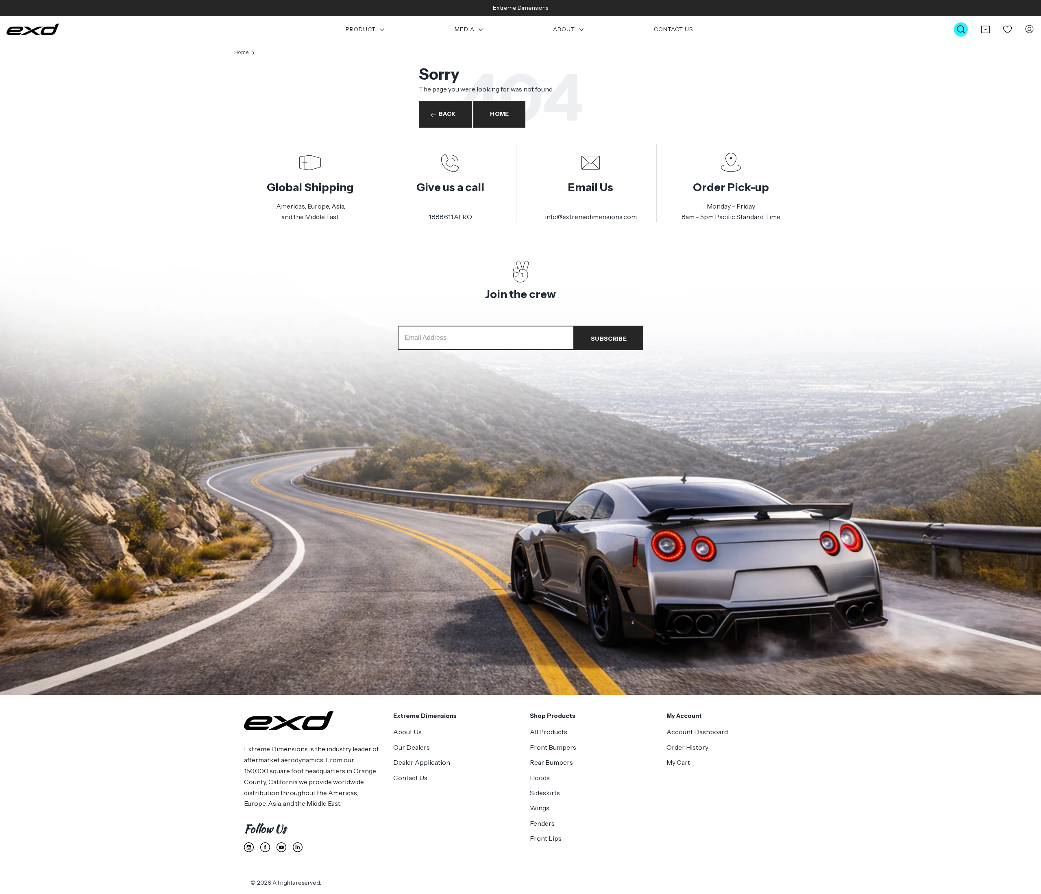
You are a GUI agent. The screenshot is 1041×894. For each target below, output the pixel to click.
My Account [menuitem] (684, 716)
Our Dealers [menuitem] (411, 747)
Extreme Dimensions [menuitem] (425, 716)
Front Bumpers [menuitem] (553, 747)
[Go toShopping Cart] (985, 29)
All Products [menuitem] (548, 732)
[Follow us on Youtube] (281, 847)
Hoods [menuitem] (540, 778)
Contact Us (673, 29)
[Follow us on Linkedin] (298, 847)
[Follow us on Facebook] (265, 847)
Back (447, 113)
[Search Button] (961, 29)
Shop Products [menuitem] (552, 716)
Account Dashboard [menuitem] (697, 732)
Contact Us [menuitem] (410, 778)
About (564, 29)
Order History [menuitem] (687, 747)
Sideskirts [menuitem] (545, 793)
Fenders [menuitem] (542, 823)
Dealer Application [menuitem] (421, 762)
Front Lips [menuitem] (546, 838)
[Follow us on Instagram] (249, 847)
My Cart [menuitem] (678, 762)
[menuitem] (365, 29)
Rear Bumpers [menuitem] (551, 762)
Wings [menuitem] (539, 808)
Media (465, 29)
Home (241, 52)
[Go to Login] (1029, 29)
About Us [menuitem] (407, 732)
